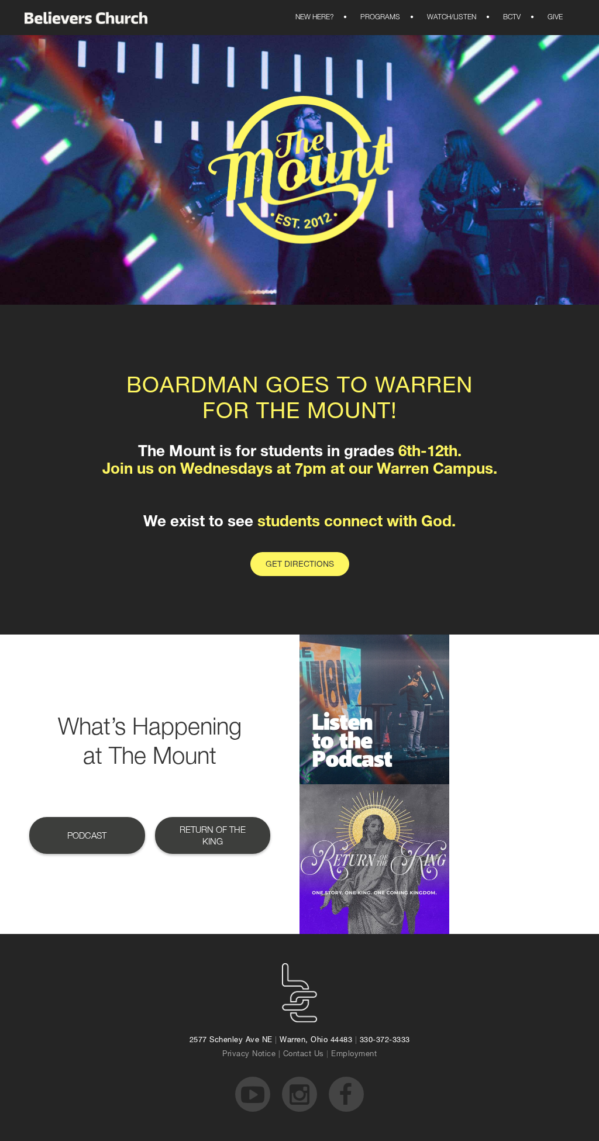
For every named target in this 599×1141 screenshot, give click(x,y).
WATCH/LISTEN (444, 17)
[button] (314, 17)
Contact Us (303, 1055)
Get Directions (300, 565)
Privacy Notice (249, 1055)
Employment (354, 1055)
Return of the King (213, 836)
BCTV (504, 17)
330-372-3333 (385, 1041)
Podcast (86, 836)
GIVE (547, 17)
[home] (86, 18)
